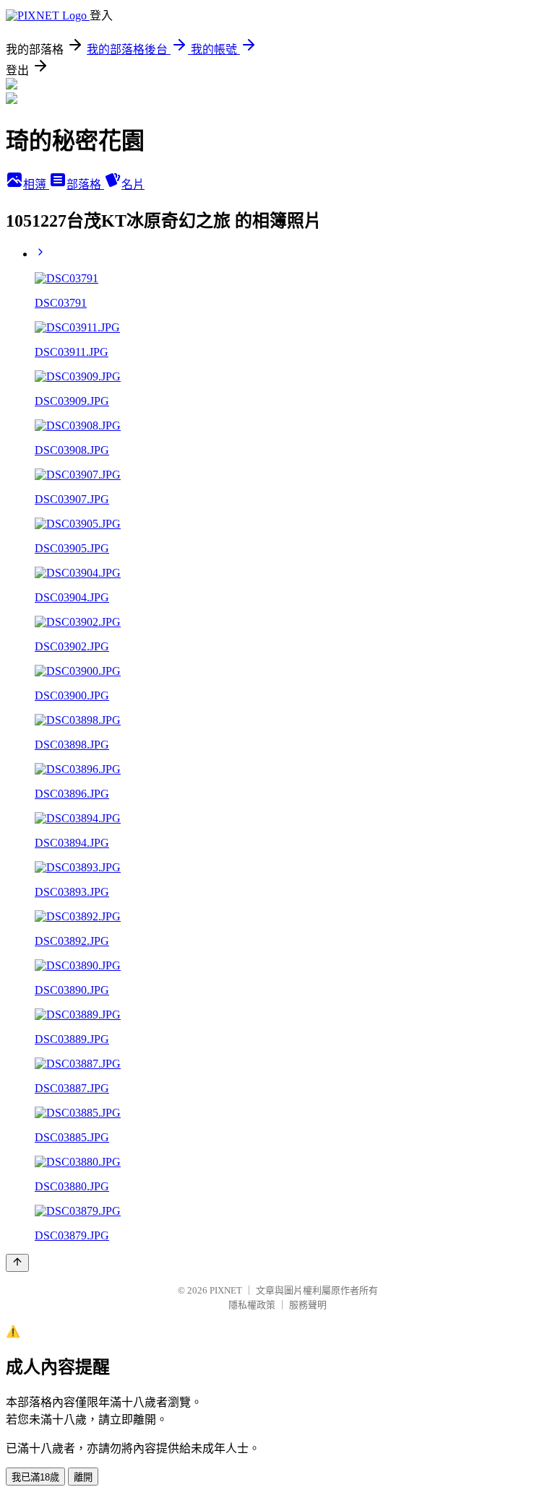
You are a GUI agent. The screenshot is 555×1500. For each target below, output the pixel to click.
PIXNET (226, 1290)
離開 (83, 1477)
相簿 (36, 184)
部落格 (85, 184)
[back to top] (17, 1263)
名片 (133, 184)
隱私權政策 (251, 1304)
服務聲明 (308, 1304)
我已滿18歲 (35, 1477)
